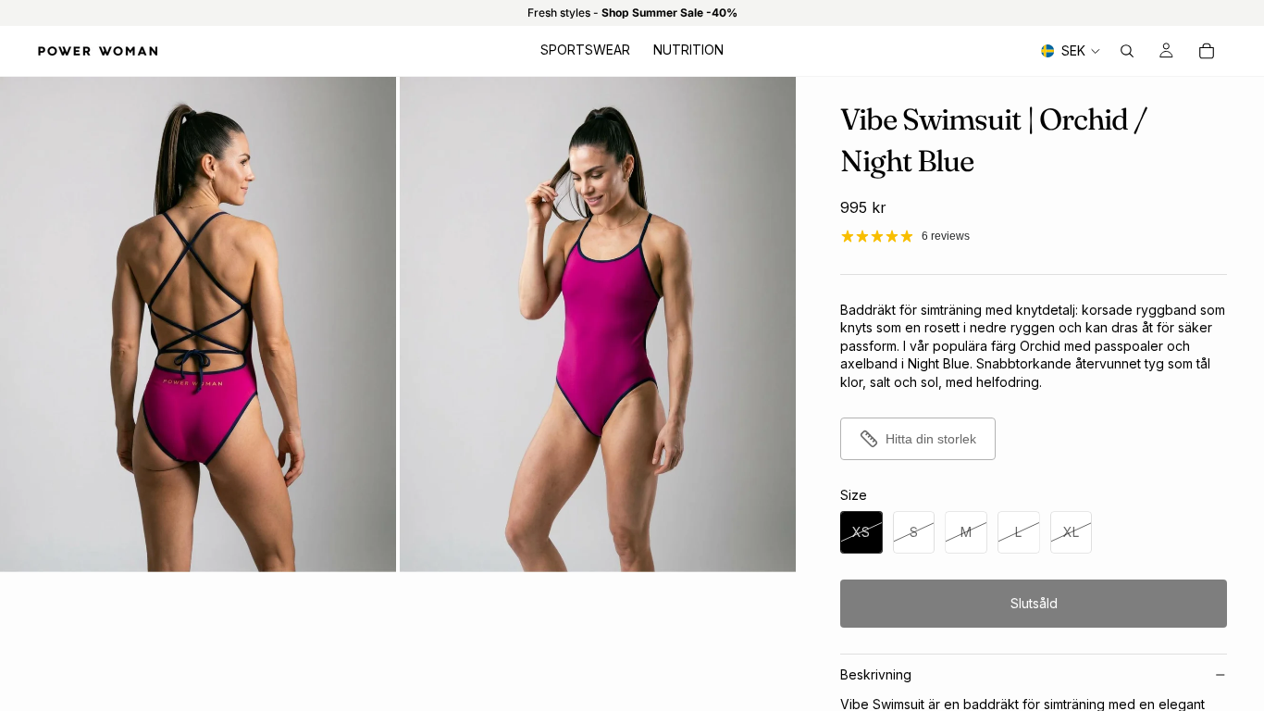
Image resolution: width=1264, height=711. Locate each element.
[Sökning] (1127, 51)
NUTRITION (688, 49)
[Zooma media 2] (598, 324)
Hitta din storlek (931, 438)
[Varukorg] (1206, 51)
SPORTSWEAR (585, 49)
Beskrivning (875, 674)
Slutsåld (1034, 603)
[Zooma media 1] (198, 324)
